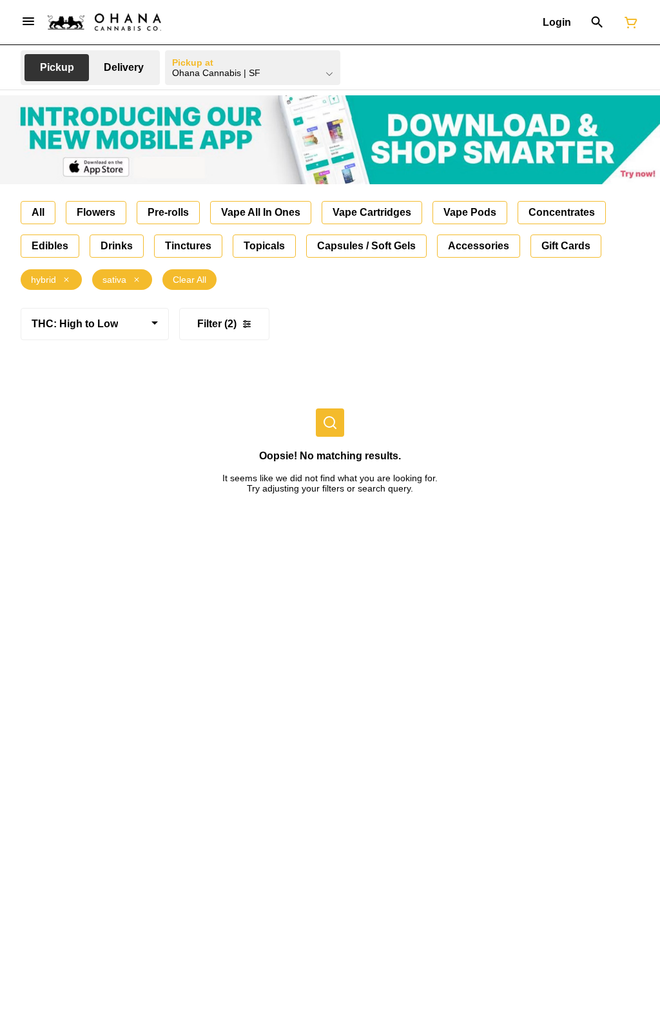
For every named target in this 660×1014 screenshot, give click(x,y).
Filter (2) (217, 323)
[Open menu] (28, 21)
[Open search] (597, 22)
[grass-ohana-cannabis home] (104, 22)
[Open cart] (628, 22)
